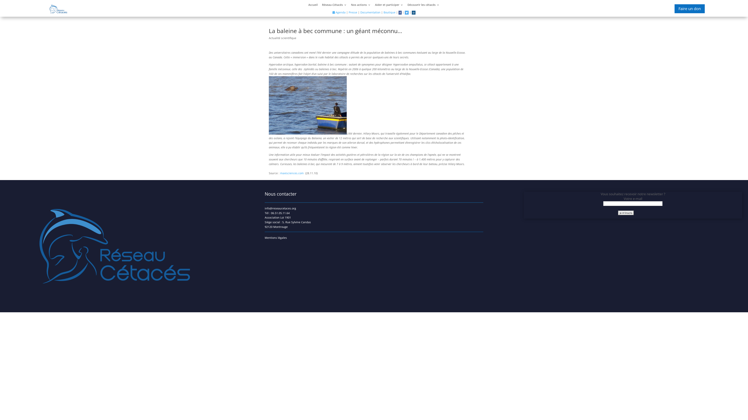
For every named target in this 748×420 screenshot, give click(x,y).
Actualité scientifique (282, 38)
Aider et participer (387, 5)
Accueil (313, 5)
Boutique (389, 12)
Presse (353, 12)
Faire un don (689, 8)
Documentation (370, 12)
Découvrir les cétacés (422, 5)
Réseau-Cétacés (332, 5)
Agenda (340, 12)
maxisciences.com (292, 173)
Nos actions (359, 5)
